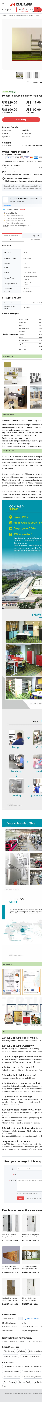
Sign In (5, 226)
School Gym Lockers (10, 1356)
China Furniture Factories (12, 1366)
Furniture (10, 15)
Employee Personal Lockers (31, 1356)
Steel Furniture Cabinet (31, 1372)
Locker (37, 15)
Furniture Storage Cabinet (32, 1377)
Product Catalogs (32, 1319)
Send (20, 1198)
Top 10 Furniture (9, 1382)
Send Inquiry (21, 120)
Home (4, 15)
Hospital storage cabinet (30, 1331)
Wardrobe (21, 1351)
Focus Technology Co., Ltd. (27, 1393)
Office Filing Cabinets (9, 1323)
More (4, 1386)
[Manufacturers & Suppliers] (21, 4)
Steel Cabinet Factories (11, 1372)
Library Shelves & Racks (30, 1327)
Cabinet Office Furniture (12, 1377)
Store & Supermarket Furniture (24, 15)
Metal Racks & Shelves (9, 1327)
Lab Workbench (7, 1331)
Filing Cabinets (9, 1351)
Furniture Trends (24, 1382)
